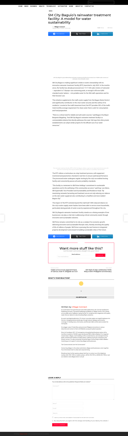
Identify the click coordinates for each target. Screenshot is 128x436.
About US (79, 6)
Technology (51, 6)
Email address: (76, 254)
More (71, 6)
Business (33, 6)
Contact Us (89, 6)
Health (41, 6)
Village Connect (23, 434)
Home (20, 6)
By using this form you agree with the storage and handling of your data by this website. (81, 420)
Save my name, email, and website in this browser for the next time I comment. (74, 417)
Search (112, 2)
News (26, 6)
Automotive (62, 6)
